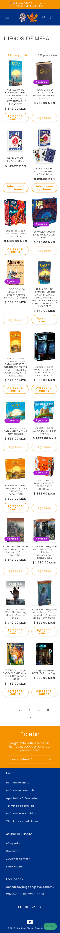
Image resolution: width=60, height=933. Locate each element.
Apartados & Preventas (22, 798)
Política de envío (17, 782)
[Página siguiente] (30, 717)
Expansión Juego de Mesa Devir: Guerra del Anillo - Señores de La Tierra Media (44, 613)
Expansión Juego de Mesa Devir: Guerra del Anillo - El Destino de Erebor (15, 550)
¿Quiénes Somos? (18, 859)
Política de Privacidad (21, 813)
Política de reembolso (21, 790)
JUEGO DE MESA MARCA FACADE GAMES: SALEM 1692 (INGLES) (44, 94)
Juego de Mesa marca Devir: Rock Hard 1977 (15, 233)
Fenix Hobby (14, 866)
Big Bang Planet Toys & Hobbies (34, 928)
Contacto (12, 851)
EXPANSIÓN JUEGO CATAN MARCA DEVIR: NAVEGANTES (16, 431)
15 (48, 709)
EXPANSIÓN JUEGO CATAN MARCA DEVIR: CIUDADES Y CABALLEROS (16, 490)
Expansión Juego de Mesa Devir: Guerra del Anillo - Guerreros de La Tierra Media (44, 552)
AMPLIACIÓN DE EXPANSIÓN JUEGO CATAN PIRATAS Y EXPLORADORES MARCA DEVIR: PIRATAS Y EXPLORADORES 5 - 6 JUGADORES (44, 298)
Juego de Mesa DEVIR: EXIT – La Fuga (44, 672)
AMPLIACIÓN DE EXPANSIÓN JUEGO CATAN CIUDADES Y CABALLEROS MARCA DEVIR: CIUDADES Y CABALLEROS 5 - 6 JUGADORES (15, 367)
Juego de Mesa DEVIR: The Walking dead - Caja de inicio (16, 613)
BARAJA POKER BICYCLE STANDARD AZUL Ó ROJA (45, 171)
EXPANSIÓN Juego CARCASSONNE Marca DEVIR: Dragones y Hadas (15, 674)
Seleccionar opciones (15, 188)
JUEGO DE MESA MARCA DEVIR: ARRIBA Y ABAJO (44, 431)
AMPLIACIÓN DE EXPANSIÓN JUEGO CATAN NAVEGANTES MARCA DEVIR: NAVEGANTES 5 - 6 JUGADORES (15, 96)
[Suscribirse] (50, 759)
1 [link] (10, 709)
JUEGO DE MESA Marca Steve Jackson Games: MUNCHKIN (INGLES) (15, 293)
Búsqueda (13, 843)
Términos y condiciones (22, 821)
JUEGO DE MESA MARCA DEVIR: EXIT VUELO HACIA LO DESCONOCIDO (44, 371)
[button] (7, 17)
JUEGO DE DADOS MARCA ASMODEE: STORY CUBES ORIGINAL (44, 484)
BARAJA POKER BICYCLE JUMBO (15, 159)
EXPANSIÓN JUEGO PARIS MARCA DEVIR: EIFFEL (44, 234)
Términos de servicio (20, 806)
